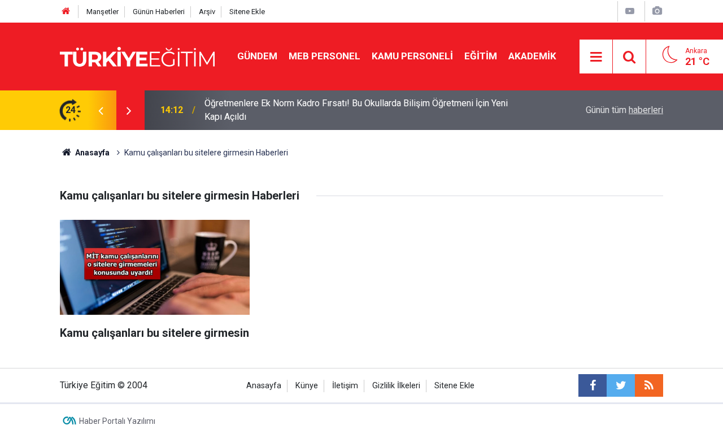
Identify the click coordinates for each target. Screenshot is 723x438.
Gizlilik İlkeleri (396, 386)
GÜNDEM (257, 56)
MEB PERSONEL (324, 56)
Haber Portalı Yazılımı (117, 421)
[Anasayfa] (66, 11)
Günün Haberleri (159, 11)
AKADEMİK (532, 56)
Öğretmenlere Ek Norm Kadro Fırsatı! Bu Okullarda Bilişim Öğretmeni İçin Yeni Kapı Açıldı (356, 110)
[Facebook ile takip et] (592, 385)
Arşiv (207, 11)
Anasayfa (263, 386)
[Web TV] (630, 11)
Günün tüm (624, 110)
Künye (306, 386)
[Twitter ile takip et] (621, 385)
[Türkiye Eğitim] (137, 55)
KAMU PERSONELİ (412, 56)
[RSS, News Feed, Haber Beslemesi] (649, 385)
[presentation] (100, 110)
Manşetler (102, 11)
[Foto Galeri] (657, 11)
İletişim (345, 386)
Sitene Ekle (247, 11)
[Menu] (596, 57)
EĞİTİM (480, 56)
